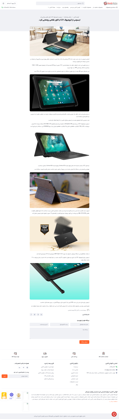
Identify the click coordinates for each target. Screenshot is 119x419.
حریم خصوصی (74, 376)
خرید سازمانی (74, 379)
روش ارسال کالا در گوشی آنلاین (46, 373)
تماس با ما (75, 370)
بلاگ (77, 385)
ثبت (5, 376)
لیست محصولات (74, 382)
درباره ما (76, 367)
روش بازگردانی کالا (49, 376)
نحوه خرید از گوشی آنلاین (47, 367)
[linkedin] (19, 367)
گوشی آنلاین (76, 17)
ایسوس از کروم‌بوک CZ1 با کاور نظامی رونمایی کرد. (51, 17)
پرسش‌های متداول (49, 379)
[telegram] (23, 367)
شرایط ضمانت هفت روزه (47, 370)
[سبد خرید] (3, 3)
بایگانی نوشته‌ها (67, 17)
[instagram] (27, 367)
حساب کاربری (74, 373)
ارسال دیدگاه (84, 342)
